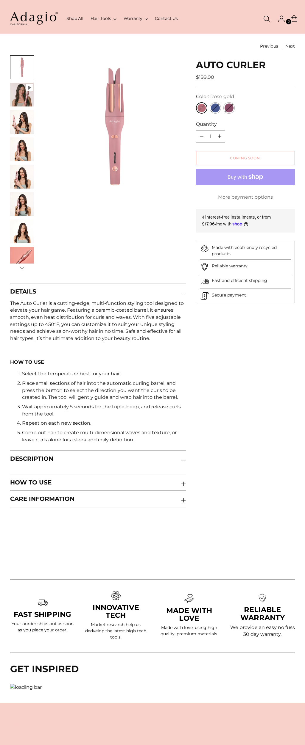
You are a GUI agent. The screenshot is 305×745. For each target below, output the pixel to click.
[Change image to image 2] (22, 94)
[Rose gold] (201, 108)
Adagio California (58, 723)
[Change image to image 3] (22, 122)
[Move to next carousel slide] (290, 559)
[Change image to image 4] (22, 149)
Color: (215, 96)
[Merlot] (229, 108)
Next (290, 46)
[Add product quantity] (201, 136)
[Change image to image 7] (22, 231)
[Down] (22, 268)
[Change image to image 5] (22, 177)
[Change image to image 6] (22, 204)
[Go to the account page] (279, 19)
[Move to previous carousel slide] (276, 559)
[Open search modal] (267, 19)
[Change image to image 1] (22, 67)
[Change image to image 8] (22, 259)
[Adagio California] (34, 18)
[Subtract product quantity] (219, 136)
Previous (269, 46)
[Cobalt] (215, 108)
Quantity (206, 124)
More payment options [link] (245, 197)
